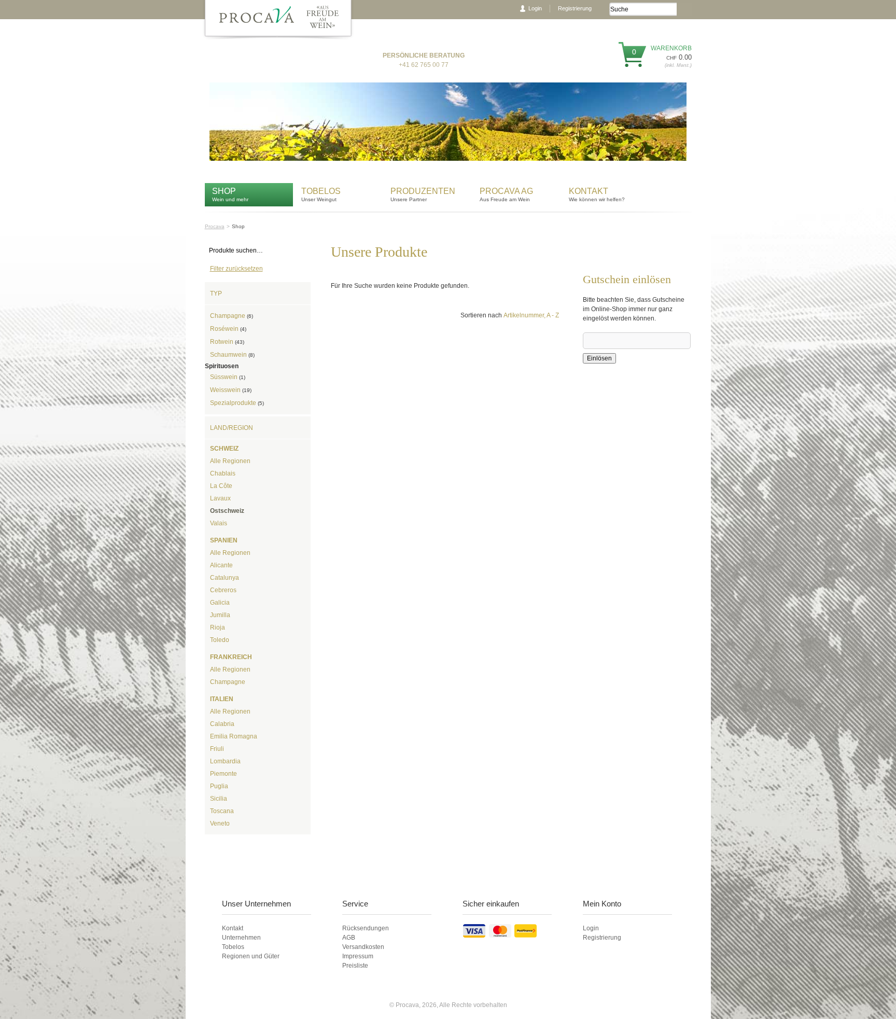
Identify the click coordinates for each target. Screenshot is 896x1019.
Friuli (217, 748)
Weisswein (230, 390)
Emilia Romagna (233, 736)
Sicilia (218, 798)
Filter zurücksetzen (236, 268)
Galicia (220, 602)
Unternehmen (241, 937)
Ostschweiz (227, 510)
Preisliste (355, 965)
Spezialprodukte (237, 403)
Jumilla (220, 615)
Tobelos (321, 191)
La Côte (221, 486)
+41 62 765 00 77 (424, 64)
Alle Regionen (230, 461)
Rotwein (227, 341)
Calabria (222, 724)
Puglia (219, 786)
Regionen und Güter (250, 956)
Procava (215, 226)
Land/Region (231, 427)
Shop (224, 191)
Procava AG (506, 191)
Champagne (231, 315)
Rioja (217, 627)
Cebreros (223, 590)
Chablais (222, 473)
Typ (216, 293)
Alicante (221, 565)
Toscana (222, 811)
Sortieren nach (481, 315)
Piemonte (223, 773)
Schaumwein (232, 354)
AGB (348, 937)
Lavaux (220, 498)
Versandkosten (363, 947)
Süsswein (227, 377)
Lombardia (225, 761)
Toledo (219, 640)
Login (535, 8)
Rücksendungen (365, 928)
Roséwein (228, 328)
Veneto (220, 823)
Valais (218, 523)
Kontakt (589, 191)
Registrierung (575, 8)
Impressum (357, 956)
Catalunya (224, 577)
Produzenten (422, 191)
